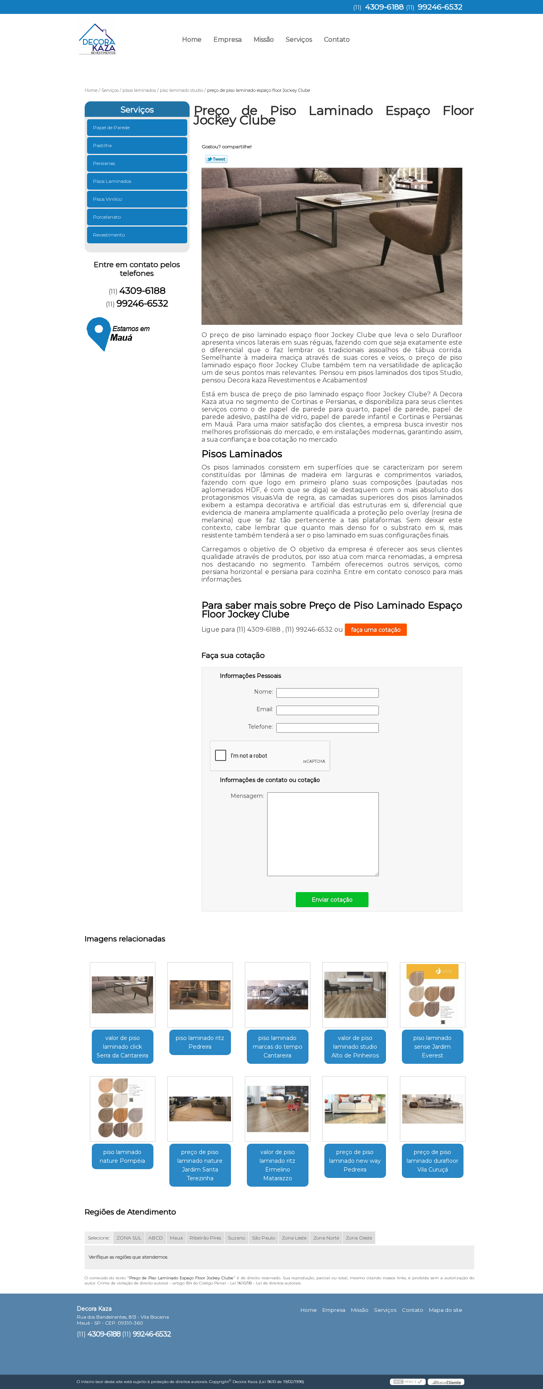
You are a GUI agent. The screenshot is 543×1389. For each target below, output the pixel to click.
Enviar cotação (332, 899)
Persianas (104, 163)
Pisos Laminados (112, 181)
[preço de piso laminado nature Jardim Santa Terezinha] (200, 1109)
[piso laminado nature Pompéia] (122, 1109)
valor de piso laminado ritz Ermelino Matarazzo (277, 1165)
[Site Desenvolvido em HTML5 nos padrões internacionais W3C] (408, 1382)
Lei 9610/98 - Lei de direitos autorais (265, 1283)
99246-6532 (440, 7)
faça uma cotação (376, 629)
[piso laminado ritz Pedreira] (200, 995)
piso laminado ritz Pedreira (200, 1042)
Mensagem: (249, 795)
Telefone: (262, 726)
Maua (176, 1238)
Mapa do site (445, 1310)
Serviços (299, 39)
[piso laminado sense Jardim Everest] (432, 995)
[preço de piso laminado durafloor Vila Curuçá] (432, 1109)
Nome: (265, 691)
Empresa (227, 39)
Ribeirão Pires (205, 1238)
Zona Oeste (359, 1238)
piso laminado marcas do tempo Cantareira (278, 1046)
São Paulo (263, 1238)
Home (192, 39)
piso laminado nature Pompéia (122, 1156)
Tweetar (216, 159)
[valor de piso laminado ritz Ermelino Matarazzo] (277, 1109)
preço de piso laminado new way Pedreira (355, 1160)
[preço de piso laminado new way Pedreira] (355, 1109)
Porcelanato (107, 217)
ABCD (155, 1238)
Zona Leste (294, 1238)
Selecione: (99, 1238)
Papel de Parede (111, 127)
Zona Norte (326, 1238)
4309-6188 (384, 7)
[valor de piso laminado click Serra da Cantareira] (122, 995)
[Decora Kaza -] (122, 34)
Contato (337, 39)
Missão (264, 39)
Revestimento (109, 235)
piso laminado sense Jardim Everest (432, 1046)
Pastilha (102, 145)
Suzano (236, 1238)
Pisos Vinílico (107, 199)
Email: (266, 709)
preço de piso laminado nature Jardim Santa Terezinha (200, 1165)
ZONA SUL (129, 1238)
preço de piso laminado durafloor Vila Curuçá (432, 1160)
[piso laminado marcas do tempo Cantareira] (277, 995)
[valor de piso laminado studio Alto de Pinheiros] (355, 995)
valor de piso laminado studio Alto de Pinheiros (355, 1046)
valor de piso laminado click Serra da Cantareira (122, 1046)
